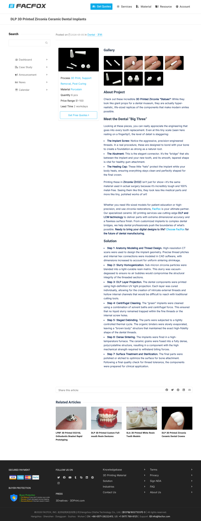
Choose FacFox (175, 229)
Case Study (25, 67)
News (21, 82)
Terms (153, 469)
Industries (108, 486)
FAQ (152, 486)
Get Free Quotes (78, 115)
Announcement (27, 74)
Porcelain (76, 89)
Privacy (154, 475)
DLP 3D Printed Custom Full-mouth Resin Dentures (105, 434)
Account (185, 7)
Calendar (24, 89)
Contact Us (109, 492)
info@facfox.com (161, 516)
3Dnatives (62, 500)
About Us (155, 492)
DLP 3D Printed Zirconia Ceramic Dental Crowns (174, 434)
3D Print (75, 78)
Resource (166, 7)
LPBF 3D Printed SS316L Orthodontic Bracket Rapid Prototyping (69, 436)
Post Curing (79, 83)
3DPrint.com (77, 500)
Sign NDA (155, 480)
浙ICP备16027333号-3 (133, 512)
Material (146, 7)
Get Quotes (104, 6)
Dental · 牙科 (94, 34)
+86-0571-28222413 (102, 516)
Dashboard (25, 59)
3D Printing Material (114, 475)
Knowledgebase (112, 469)
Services (126, 7)
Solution (107, 480)
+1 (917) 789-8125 (128, 516)
